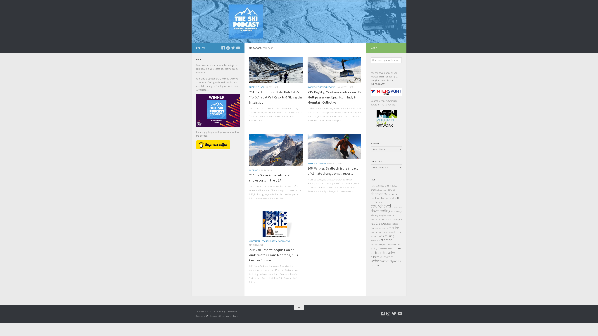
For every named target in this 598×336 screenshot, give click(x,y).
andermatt (375, 186)
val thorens (386, 257)
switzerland (389, 244)
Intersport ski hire (379, 76)
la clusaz (389, 219)
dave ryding (380, 210)
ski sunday (376, 236)
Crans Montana (270, 241)
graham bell (378, 219)
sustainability (377, 244)
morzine (388, 232)
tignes (397, 248)
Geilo (282, 241)
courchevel (381, 206)
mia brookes (377, 232)
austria (382, 185)
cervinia (391, 189)
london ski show (382, 228)
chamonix (378, 193)
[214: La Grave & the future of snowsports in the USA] (276, 150)
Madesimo (254, 87)
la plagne (397, 219)
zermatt (376, 265)
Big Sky (311, 87)
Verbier (322, 163)
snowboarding (375, 241)
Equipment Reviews (325, 87)
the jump (377, 249)
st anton (386, 240)
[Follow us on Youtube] (238, 48)
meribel (394, 227)
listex (373, 228)
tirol (373, 252)
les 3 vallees (392, 224)
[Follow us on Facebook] (223, 48)
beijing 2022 (392, 185)
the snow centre (386, 248)
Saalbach (312, 163)
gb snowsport (388, 215)
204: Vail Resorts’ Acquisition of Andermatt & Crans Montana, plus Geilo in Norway (273, 255)
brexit (373, 189)
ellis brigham (376, 215)
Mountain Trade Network (382, 100)
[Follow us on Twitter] (233, 48)
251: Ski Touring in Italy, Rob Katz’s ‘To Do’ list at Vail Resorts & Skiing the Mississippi (275, 97)
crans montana (397, 207)
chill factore (376, 202)
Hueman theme (231, 316)
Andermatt (254, 241)
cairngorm (380, 190)
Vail (263, 87)
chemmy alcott (389, 198)
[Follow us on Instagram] (228, 48)
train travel (383, 252)
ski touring (387, 236)
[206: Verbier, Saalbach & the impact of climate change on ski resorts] (334, 146)
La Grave (253, 170)
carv (385, 190)
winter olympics (391, 261)
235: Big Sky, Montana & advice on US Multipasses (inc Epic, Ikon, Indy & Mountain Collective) (334, 97)
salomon (396, 232)
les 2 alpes (379, 223)
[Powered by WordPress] (207, 316)
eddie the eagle (396, 211)
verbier (376, 260)
